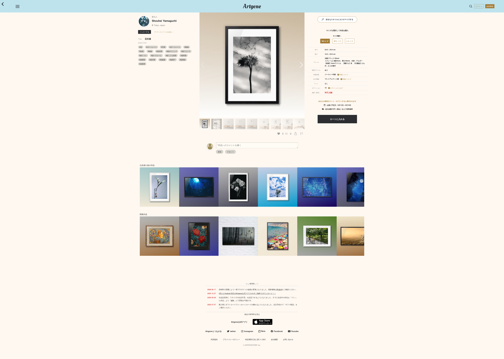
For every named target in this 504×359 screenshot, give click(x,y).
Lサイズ (349, 41)
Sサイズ (325, 41)
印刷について (343, 74)
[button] (301, 65)
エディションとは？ (336, 88)
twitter (233, 331)
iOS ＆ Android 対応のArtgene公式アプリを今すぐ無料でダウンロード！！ (247, 293)
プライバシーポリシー (231, 339)
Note (263, 331)
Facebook (278, 331)
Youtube (295, 331)
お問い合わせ (288, 339)
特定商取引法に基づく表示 (255, 339)
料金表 (279, 289)
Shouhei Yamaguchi (164, 21)
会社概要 (274, 339)
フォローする (144, 32)
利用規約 (214, 339)
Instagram (248, 331)
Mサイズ (337, 41)
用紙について (347, 79)
